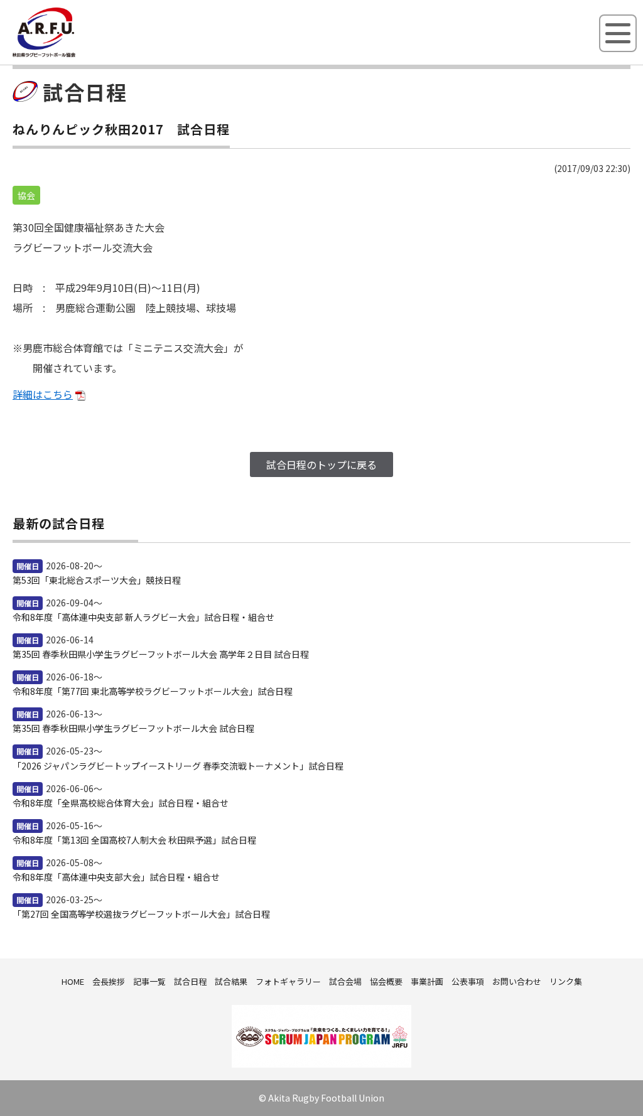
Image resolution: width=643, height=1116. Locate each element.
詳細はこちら (43, 394)
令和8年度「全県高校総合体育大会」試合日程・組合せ (121, 803)
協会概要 (386, 981)
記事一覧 (149, 981)
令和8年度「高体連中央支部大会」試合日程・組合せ (116, 877)
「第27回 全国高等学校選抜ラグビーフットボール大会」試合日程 (141, 914)
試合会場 (345, 981)
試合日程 (190, 981)
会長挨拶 (108, 981)
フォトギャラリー (288, 981)
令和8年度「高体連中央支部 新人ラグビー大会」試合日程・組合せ (143, 617)
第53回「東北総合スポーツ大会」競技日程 (97, 580)
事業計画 (427, 981)
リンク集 (565, 981)
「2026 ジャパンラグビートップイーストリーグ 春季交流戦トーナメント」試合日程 (178, 765)
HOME (73, 981)
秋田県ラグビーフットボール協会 (72, 55)
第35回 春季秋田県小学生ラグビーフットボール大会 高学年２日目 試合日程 (161, 654)
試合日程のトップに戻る (321, 464)
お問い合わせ (516, 981)
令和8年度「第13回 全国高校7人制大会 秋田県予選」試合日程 (134, 840)
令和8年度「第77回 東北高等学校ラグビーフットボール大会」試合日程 (153, 691)
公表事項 (467, 981)
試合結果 (231, 981)
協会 (26, 195)
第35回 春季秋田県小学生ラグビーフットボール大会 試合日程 (133, 728)
